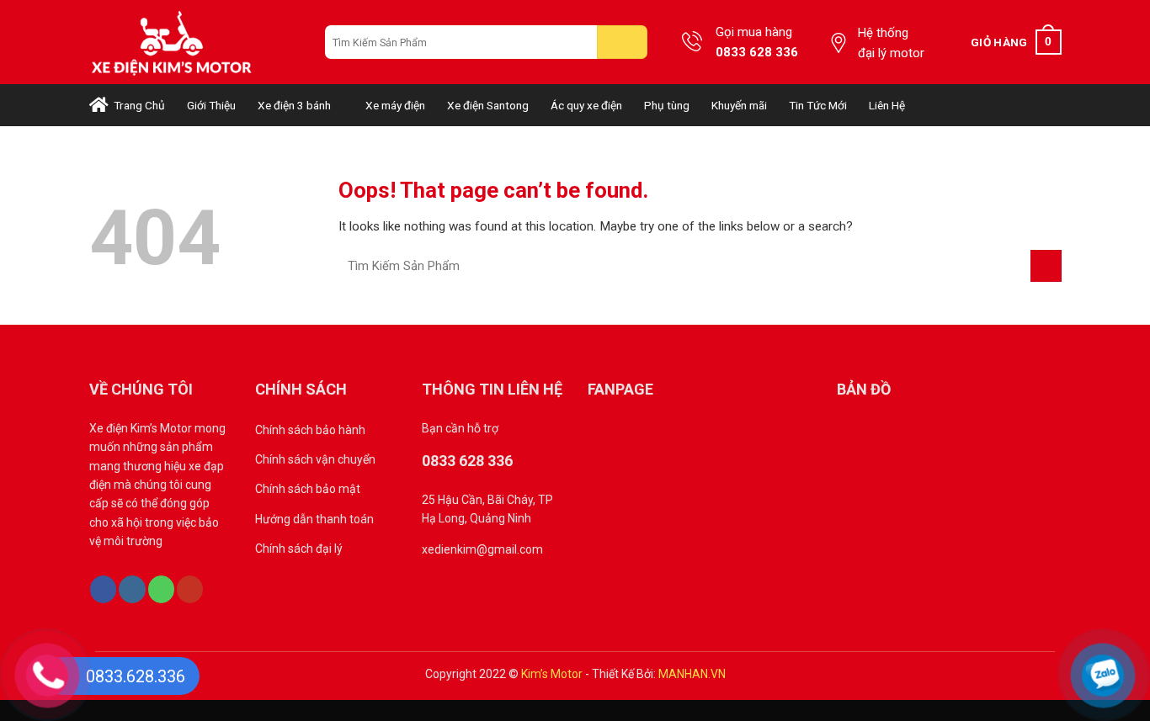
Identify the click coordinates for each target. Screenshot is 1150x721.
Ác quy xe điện (586, 105)
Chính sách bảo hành (310, 430)
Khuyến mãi (739, 105)
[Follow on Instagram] (132, 588)
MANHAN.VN (692, 674)
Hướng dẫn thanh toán (314, 519)
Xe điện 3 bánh (294, 105)
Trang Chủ (137, 105)
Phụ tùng (666, 105)
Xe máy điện (395, 105)
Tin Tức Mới (818, 105)
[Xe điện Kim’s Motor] (194, 42)
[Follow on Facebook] (103, 588)
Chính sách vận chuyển (315, 459)
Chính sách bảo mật (307, 489)
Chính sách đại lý (299, 548)
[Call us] (161, 588)
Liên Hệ (887, 105)
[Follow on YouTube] (190, 588)
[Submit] (622, 42)
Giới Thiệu (211, 105)
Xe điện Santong (488, 105)
